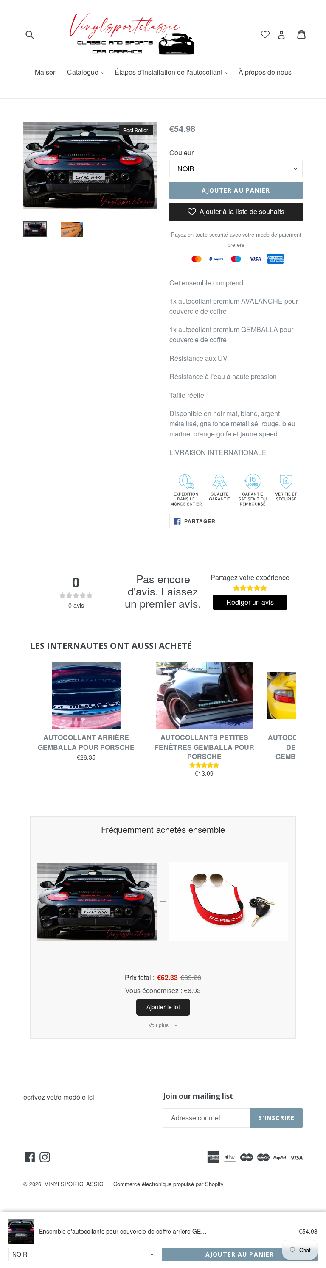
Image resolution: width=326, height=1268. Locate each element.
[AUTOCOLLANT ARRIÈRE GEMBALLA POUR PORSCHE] (86, 695)
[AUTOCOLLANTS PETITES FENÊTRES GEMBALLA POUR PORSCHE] (204, 695)
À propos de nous (265, 72)
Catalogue (88, 72)
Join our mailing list (198, 1096)
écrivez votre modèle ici (58, 1097)
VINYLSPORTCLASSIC (74, 1184)
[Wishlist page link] (265, 34)
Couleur (181, 152)
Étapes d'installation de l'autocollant (174, 72)
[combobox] (83, 1254)
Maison (46, 72)
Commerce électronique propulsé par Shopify (168, 1184)
